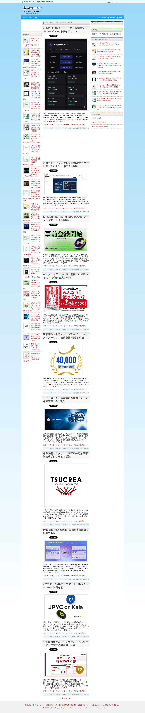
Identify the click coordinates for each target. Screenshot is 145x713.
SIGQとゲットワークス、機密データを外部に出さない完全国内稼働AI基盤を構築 (31, 63)
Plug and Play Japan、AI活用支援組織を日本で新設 (35, 337)
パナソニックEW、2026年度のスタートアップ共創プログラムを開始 (31, 106)
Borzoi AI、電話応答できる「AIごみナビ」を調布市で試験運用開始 (31, 95)
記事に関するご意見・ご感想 (73, 705)
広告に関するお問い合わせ (100, 126)
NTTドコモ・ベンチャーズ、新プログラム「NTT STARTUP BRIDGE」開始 (31, 138)
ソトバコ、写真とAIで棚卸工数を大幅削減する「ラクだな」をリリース (31, 239)
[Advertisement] (82, 9)
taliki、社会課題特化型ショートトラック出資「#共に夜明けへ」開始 (31, 149)
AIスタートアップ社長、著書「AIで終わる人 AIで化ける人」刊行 (31, 295)
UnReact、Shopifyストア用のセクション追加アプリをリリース (31, 74)
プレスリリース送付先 (99, 122)
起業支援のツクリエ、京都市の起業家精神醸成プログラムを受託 (31, 327)
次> (71, 698)
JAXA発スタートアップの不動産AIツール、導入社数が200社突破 (31, 228)
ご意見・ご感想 (96, 118)
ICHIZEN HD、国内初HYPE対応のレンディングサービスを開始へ (31, 284)
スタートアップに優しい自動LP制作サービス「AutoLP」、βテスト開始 (31, 273)
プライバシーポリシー (38, 705)
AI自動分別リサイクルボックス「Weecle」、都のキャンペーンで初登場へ (31, 250)
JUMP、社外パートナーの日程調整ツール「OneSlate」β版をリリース (31, 262)
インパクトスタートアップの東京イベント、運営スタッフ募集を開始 (31, 117)
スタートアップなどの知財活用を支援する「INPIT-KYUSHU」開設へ (31, 161)
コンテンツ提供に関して (105, 705)
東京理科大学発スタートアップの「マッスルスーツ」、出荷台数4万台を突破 (31, 307)
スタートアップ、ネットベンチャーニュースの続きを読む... (64, 124)
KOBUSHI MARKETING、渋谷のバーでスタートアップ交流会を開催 (31, 217)
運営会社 (116, 705)
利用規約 (28, 705)
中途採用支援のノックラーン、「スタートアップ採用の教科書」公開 (31, 357)
